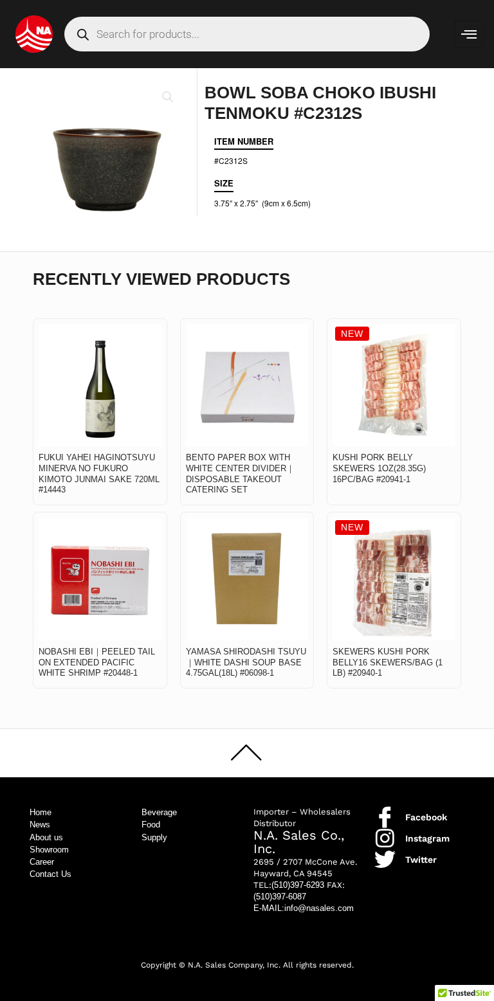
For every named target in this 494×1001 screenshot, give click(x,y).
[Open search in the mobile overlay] (247, 34)
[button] (167, 97)
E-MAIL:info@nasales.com (303, 908)
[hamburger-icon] (469, 34)
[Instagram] (385, 838)
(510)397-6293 (297, 885)
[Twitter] (385, 859)
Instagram (427, 838)
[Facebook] (385, 816)
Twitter (421, 859)
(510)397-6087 (279, 896)
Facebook (426, 817)
